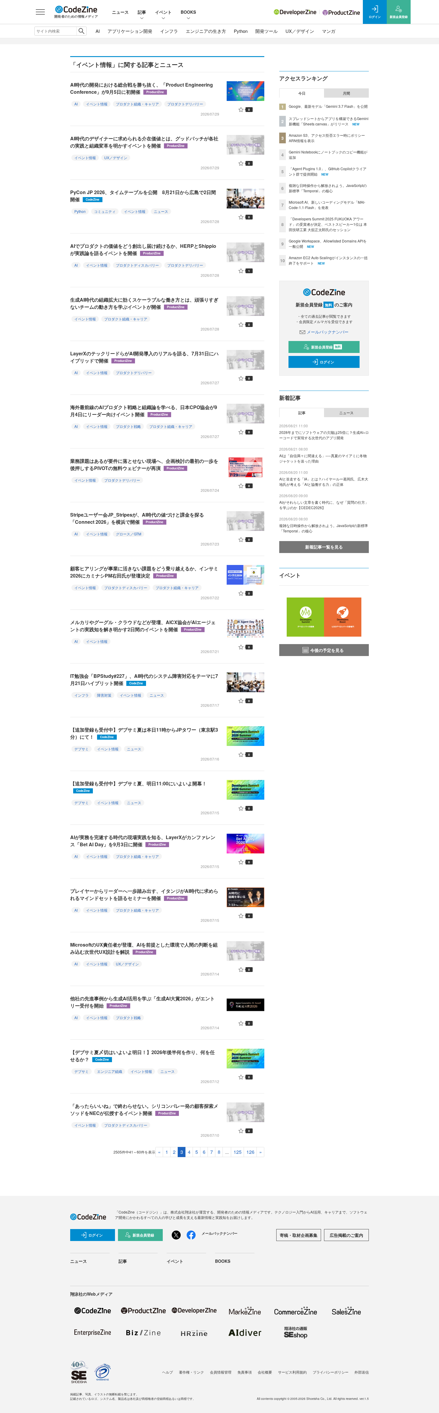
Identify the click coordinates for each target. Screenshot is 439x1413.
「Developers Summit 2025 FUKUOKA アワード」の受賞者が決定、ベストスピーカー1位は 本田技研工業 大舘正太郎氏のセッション (328, 224)
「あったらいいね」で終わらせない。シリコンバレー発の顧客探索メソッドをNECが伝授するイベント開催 (144, 1109)
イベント (163, 12)
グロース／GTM (128, 533)
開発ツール (266, 31)
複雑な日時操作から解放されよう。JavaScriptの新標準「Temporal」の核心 (328, 188)
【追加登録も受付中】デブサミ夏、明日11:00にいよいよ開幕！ (138, 786)
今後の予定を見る (327, 650)
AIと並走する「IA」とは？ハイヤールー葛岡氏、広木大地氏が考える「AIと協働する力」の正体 (323, 481)
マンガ (328, 31)
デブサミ (81, 748)
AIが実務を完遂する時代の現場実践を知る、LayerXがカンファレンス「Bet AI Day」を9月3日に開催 (142, 841)
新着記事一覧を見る (324, 547)
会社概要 (265, 1371)
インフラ (169, 31)
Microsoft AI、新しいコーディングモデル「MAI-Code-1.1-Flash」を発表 (327, 204)
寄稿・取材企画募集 (298, 1235)
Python (241, 31)
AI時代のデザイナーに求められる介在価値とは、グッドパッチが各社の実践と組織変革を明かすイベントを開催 (144, 142)
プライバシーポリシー (331, 1371)
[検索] (81, 31)
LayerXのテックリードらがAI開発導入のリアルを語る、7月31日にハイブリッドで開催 (144, 357)
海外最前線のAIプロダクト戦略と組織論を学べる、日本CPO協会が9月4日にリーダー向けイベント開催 (143, 411)
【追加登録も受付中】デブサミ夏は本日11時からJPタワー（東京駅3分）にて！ (144, 733)
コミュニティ (105, 211)
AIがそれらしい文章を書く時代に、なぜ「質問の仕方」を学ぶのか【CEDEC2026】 (324, 505)
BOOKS (188, 12)
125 (238, 1151)
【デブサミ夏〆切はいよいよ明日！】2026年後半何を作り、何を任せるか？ (142, 1056)
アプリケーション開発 (130, 31)
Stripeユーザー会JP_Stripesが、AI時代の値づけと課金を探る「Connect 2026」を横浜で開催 (137, 518)
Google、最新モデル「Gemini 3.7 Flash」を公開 (328, 106)
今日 (302, 93)
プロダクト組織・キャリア (137, 103)
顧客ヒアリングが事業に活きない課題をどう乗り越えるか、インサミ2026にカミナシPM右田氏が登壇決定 (144, 572)
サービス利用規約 (292, 1371)
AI (98, 31)
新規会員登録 (326, 347)
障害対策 (104, 695)
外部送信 (361, 1371)
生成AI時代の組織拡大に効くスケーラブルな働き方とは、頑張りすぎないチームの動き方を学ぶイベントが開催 (144, 303)
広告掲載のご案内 (346, 1235)
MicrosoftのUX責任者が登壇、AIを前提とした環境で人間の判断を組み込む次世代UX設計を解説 (144, 948)
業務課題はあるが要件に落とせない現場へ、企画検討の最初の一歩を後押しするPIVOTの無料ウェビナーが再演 (144, 464)
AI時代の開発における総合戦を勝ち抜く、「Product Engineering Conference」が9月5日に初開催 (141, 88)
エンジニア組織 (109, 1071)
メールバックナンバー (328, 332)
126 (250, 1151)
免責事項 (244, 1371)
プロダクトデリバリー (185, 103)
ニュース (120, 12)
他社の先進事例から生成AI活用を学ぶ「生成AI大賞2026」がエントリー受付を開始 (142, 1002)
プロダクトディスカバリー (137, 265)
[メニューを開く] (40, 12)
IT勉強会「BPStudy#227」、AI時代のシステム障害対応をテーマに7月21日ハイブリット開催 (144, 679)
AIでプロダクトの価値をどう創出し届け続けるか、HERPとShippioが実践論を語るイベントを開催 (143, 249)
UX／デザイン (299, 31)
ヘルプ (167, 1371)
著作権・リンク (191, 1371)
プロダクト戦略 (128, 426)
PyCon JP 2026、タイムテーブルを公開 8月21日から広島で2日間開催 (143, 196)
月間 (346, 93)
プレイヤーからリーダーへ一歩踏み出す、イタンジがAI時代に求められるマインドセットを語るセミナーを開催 (144, 894)
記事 (142, 12)
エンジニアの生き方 (206, 31)
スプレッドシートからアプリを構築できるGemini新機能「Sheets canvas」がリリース (329, 121)
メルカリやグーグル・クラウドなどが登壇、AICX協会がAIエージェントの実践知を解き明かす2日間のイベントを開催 (143, 626)
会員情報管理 (220, 1371)
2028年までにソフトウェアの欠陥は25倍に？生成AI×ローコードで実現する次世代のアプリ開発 (324, 435)
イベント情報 (97, 103)
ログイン (327, 362)
